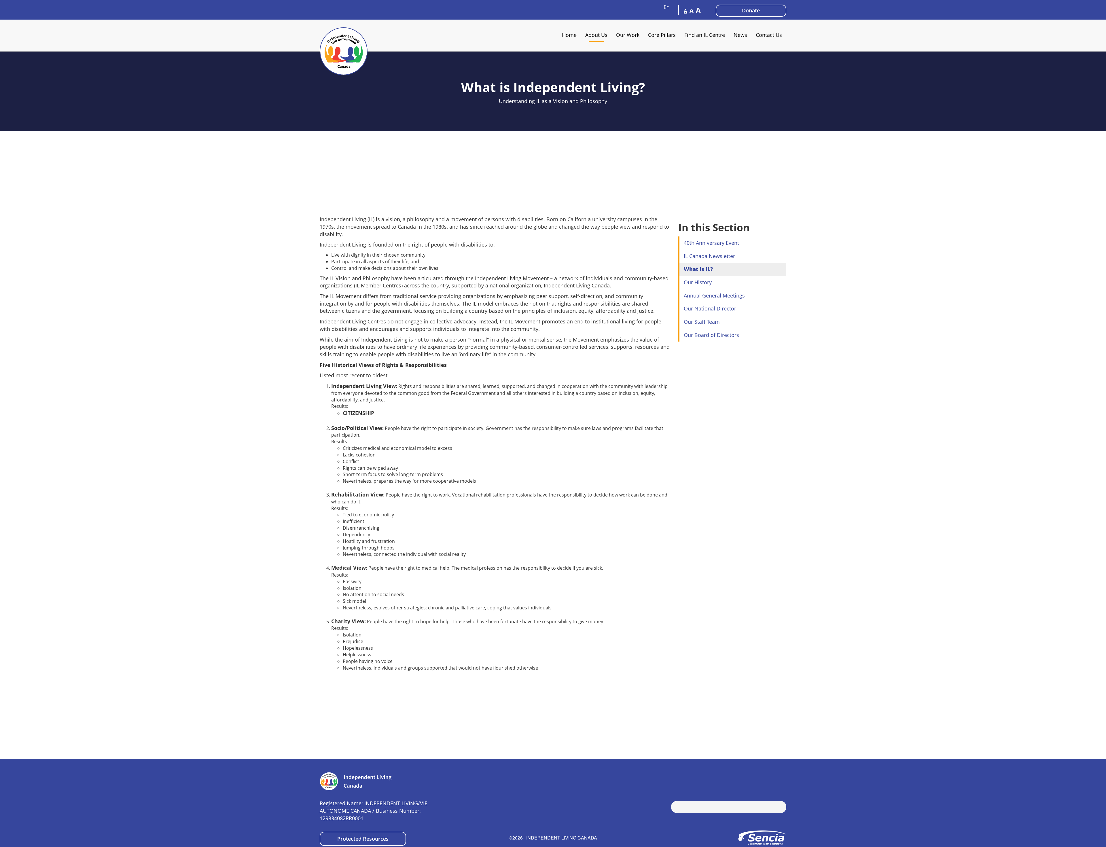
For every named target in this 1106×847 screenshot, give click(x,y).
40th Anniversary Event (711, 242)
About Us (596, 34)
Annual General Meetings (714, 295)
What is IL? (698, 269)
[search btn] (675, 807)
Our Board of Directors (711, 334)
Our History (698, 282)
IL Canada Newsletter (709, 256)
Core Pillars (662, 34)
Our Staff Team (702, 321)
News (740, 34)
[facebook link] (764, 779)
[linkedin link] (782, 779)
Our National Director (710, 308)
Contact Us (769, 34)
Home (569, 34)
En (667, 6)
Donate (751, 10)
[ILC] (343, 51)
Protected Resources (363, 838)
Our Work (627, 34)
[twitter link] (773, 779)
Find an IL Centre (704, 34)
